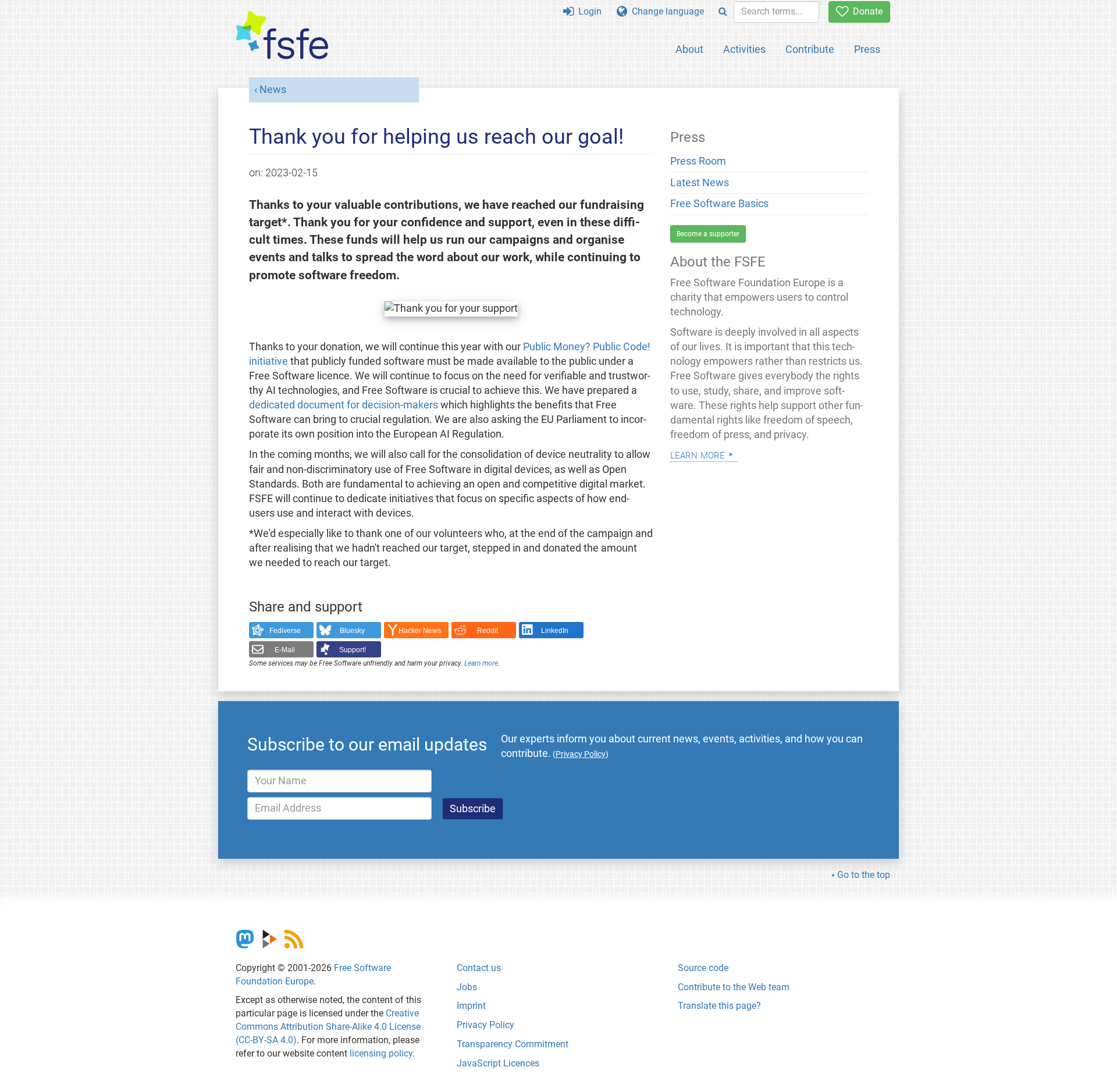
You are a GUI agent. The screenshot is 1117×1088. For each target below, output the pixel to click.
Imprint (471, 1005)
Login (588, 11)
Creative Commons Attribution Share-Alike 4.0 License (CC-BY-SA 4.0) (328, 1027)
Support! (352, 650)
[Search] (723, 12)
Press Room (698, 161)
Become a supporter (708, 234)
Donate (865, 11)
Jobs (467, 987)
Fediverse (285, 631)
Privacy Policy (485, 1024)
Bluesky (352, 631)
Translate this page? (719, 1005)
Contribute (809, 49)
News (272, 89)
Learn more (481, 663)
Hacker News (420, 631)
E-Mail (285, 650)
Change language (665, 11)
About (689, 49)
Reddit (487, 631)
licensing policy (381, 1053)
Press (867, 49)
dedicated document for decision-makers (343, 405)
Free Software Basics (719, 203)
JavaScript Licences (498, 1063)
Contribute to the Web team (733, 987)
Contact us (479, 967)
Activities (744, 49)
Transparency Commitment (512, 1044)
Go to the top (863, 874)
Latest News (699, 183)
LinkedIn (554, 631)
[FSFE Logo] (282, 36)
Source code (703, 967)
